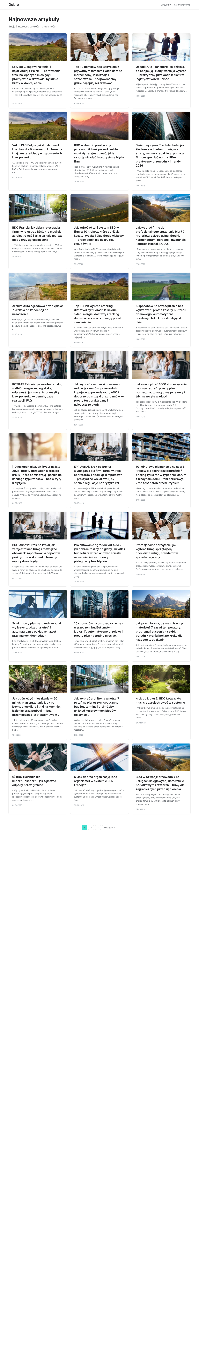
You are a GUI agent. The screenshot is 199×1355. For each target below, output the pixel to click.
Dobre (14, 4)
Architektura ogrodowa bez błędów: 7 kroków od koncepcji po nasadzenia (37, 310)
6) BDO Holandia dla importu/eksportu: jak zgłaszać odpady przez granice (34, 781)
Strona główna (182, 4)
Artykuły (166, 4)
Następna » (109, 827)
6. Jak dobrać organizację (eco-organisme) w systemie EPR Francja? (96, 781)
